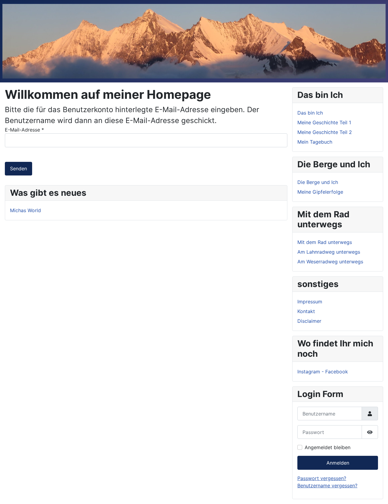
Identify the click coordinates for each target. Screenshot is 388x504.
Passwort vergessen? (321, 478)
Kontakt (306, 311)
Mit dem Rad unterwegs (324, 242)
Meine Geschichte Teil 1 (324, 122)
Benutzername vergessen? (327, 485)
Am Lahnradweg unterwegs (328, 252)
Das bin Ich (310, 113)
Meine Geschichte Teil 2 (324, 132)
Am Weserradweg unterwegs (330, 262)
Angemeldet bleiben (327, 447)
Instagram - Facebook (322, 372)
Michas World (25, 210)
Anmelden (337, 463)
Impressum (309, 302)
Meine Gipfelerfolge (320, 192)
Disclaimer (309, 321)
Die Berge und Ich (317, 182)
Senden (18, 168)
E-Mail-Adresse (24, 130)
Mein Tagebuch (314, 142)
